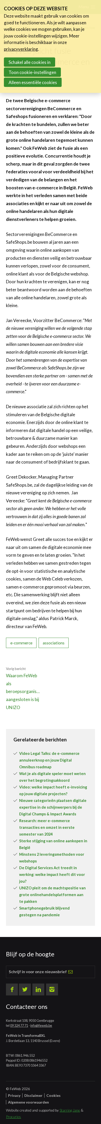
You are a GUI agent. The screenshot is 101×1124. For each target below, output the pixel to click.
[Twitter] (25, 989)
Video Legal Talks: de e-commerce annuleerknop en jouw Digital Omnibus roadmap (49, 760)
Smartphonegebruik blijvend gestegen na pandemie (44, 911)
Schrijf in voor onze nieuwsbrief (38, 971)
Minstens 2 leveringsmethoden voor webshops (51, 857)
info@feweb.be (41, 1025)
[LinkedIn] (38, 989)
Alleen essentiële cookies (33, 82)
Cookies (53, 1095)
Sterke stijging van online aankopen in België (53, 844)
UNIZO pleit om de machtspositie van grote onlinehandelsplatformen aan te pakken (52, 895)
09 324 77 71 (19, 1025)
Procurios (13, 1116)
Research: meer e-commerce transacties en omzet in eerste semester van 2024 (47, 827)
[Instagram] (52, 989)
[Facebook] (12, 989)
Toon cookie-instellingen (32, 72)
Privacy (14, 1095)
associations (53, 643)
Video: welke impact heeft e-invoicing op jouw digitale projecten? (53, 790)
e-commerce (21, 643)
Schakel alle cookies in (30, 62)
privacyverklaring (21, 49)
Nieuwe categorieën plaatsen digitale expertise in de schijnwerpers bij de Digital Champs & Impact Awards (52, 807)
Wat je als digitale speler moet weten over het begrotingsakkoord (52, 777)
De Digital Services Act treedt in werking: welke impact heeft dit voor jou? (52, 874)
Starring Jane (70, 1110)
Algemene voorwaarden (28, 1102)
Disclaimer (33, 1095)
